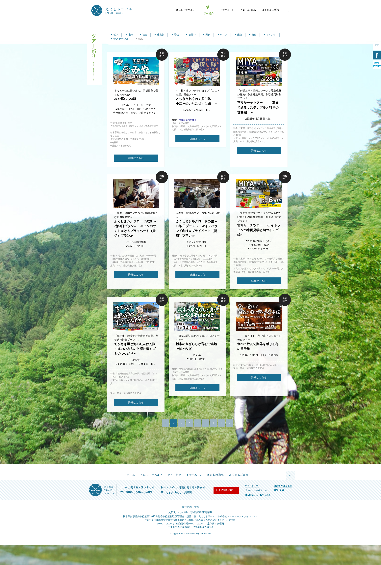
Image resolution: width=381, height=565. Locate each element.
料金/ (185, 120)
